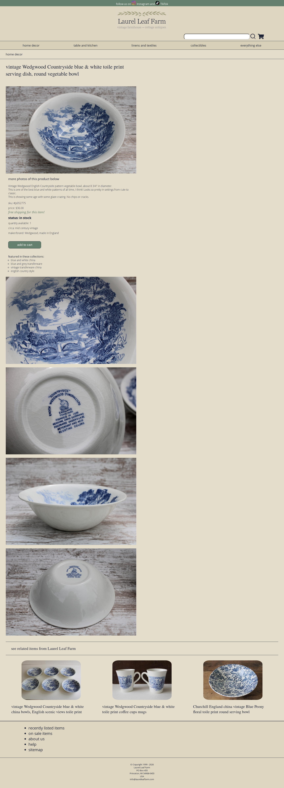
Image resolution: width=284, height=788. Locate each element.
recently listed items (46, 728)
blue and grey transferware (26, 264)
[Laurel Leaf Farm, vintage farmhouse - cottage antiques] (142, 20)
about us (36, 738)
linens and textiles (144, 45)
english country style (22, 271)
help (32, 744)
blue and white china (23, 260)
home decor (31, 45)
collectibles (198, 45)
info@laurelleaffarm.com (142, 779)
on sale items (40, 733)
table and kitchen (85, 45)
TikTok (164, 4)
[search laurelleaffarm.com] (254, 36)
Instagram (143, 4)
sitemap (35, 749)
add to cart (24, 244)
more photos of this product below (33, 179)
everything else (250, 45)
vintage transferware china (26, 267)
